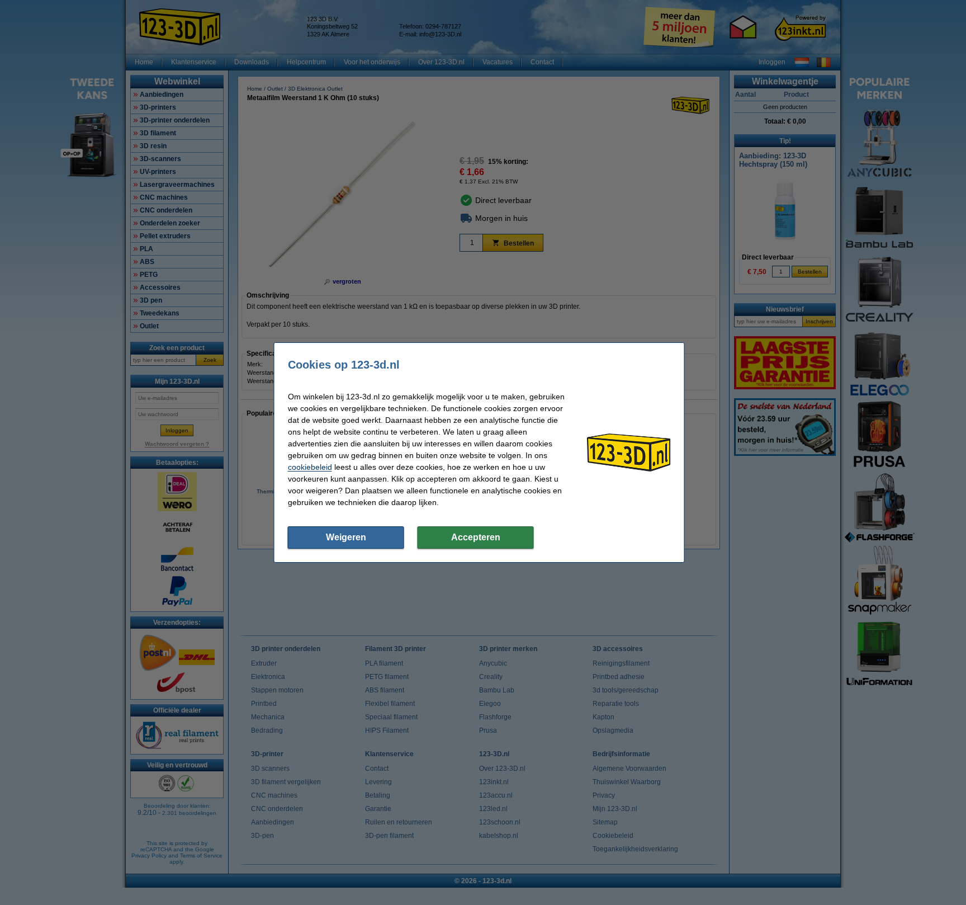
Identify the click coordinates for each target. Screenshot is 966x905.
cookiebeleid (310, 467)
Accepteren (475, 537)
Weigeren (346, 537)
